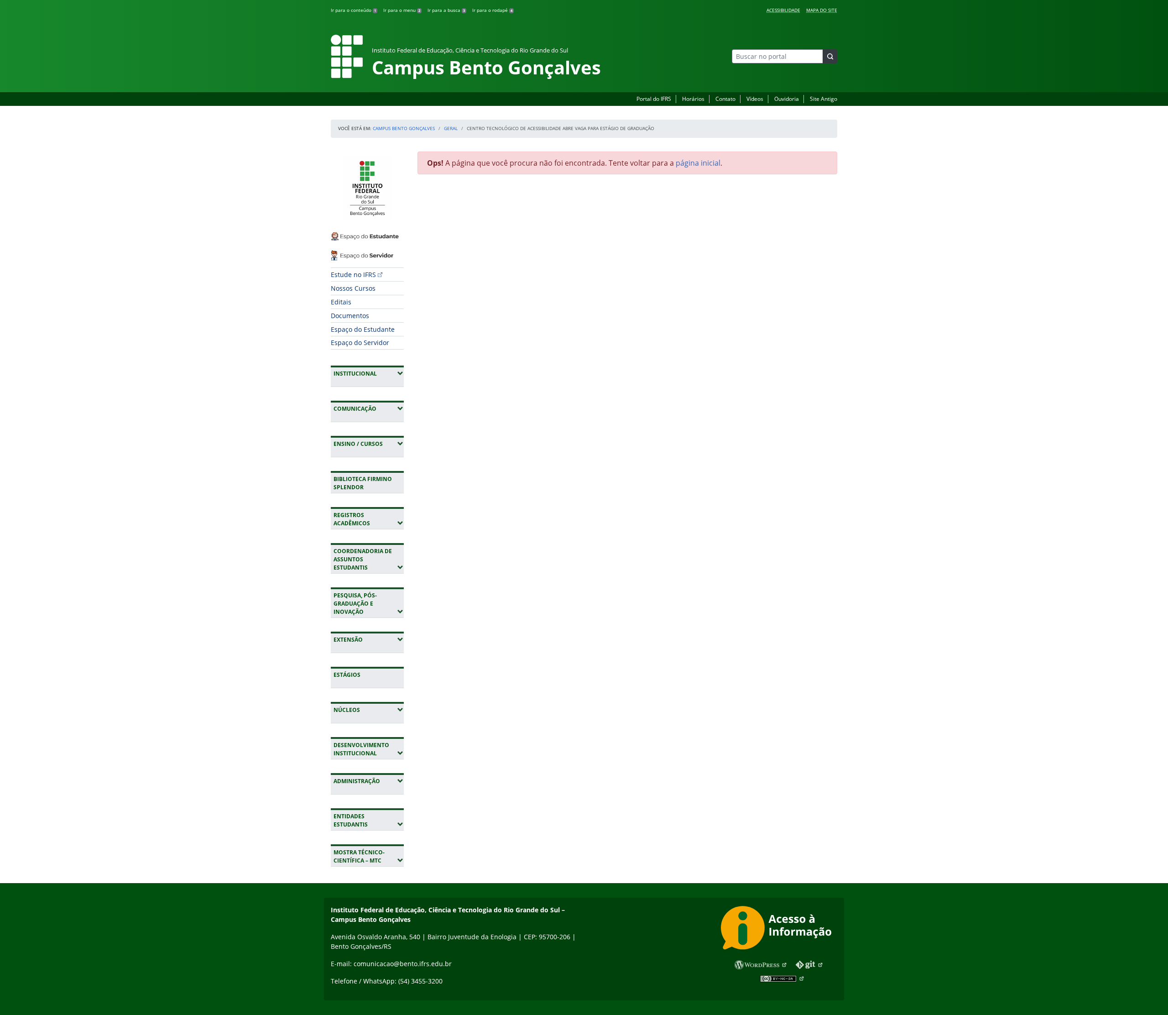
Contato (725, 99)
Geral (451, 128)
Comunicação (369, 408)
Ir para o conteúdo (353, 10)
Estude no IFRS (353, 274)
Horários (693, 99)
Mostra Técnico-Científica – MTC (369, 856)
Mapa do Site (821, 10)
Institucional (369, 373)
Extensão (369, 639)
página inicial (698, 163)
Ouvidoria (786, 99)
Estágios (347, 675)
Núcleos (369, 710)
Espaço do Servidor (360, 342)
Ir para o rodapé (492, 10)
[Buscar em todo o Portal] (830, 56)
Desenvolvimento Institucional (369, 749)
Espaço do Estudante (363, 329)
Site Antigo (823, 99)
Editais (341, 302)
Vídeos (754, 99)
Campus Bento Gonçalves (404, 128)
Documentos (350, 315)
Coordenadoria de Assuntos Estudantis (369, 559)
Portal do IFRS (653, 99)
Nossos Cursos (353, 288)
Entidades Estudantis (369, 820)
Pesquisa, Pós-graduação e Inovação (369, 603)
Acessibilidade (783, 10)
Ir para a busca (446, 10)
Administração (369, 781)
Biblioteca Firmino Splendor (363, 483)
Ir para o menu (401, 10)
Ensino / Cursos (369, 443)
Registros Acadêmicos (369, 519)
